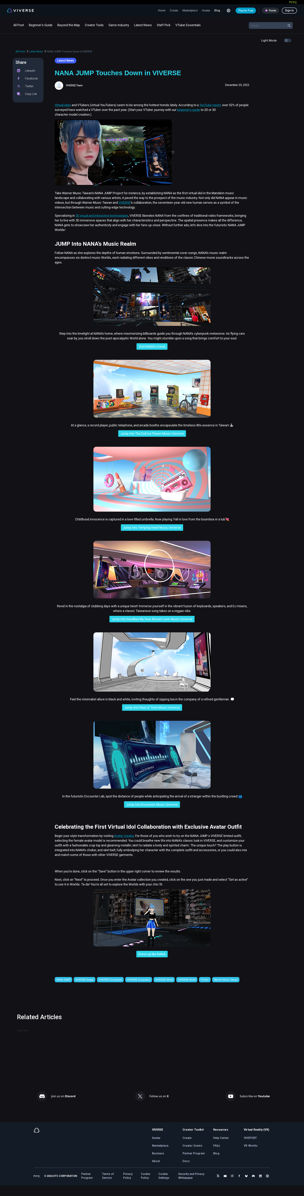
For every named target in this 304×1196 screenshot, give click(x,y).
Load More (23, 1030)
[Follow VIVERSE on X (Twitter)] (218, 1176)
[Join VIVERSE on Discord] (253, 1176)
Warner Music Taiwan (226, 979)
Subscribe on (255, 1096)
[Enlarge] (173, 152)
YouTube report (210, 105)
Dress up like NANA (152, 954)
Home (162, 10)
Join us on (63, 1096)
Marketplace (190, 10)
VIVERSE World (164, 979)
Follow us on (159, 1096)
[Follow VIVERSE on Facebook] (239, 1176)
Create (174, 10)
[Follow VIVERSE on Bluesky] (246, 1176)
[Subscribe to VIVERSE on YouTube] (225, 1176)
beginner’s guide (188, 110)
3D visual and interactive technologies (101, 215)
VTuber (205, 979)
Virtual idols (63, 105)
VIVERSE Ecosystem (110, 979)
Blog (217, 10)
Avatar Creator (124, 836)
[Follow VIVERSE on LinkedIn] (260, 1176)
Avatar (206, 10)
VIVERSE (125, 202)
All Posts (20, 51)
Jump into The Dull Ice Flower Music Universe (152, 433)
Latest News (36, 51)
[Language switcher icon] (228, 10)
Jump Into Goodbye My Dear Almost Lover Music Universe (152, 619)
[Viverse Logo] (20, 10)
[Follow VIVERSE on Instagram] (232, 1176)
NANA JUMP (63, 979)
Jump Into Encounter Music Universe (152, 804)
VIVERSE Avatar (84, 979)
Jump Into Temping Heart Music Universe (152, 527)
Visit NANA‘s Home (152, 346)
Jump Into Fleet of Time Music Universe (152, 707)
